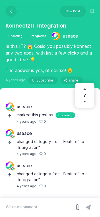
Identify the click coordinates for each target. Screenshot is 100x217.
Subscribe (44, 80)
